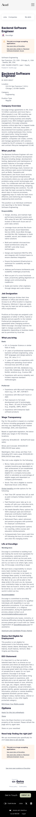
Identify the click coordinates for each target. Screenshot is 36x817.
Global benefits (7, 489)
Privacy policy (13, 786)
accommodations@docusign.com (14, 614)
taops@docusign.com (22, 625)
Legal (24, 814)
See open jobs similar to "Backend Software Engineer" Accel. (18, 50)
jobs (5, 17)
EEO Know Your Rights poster (13, 704)
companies (12, 17)
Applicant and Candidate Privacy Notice (17, 631)
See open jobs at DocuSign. (16, 46)
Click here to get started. (14, 740)
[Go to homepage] (5, 4)
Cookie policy (23, 786)
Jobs (21, 803)
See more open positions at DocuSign (18, 768)
